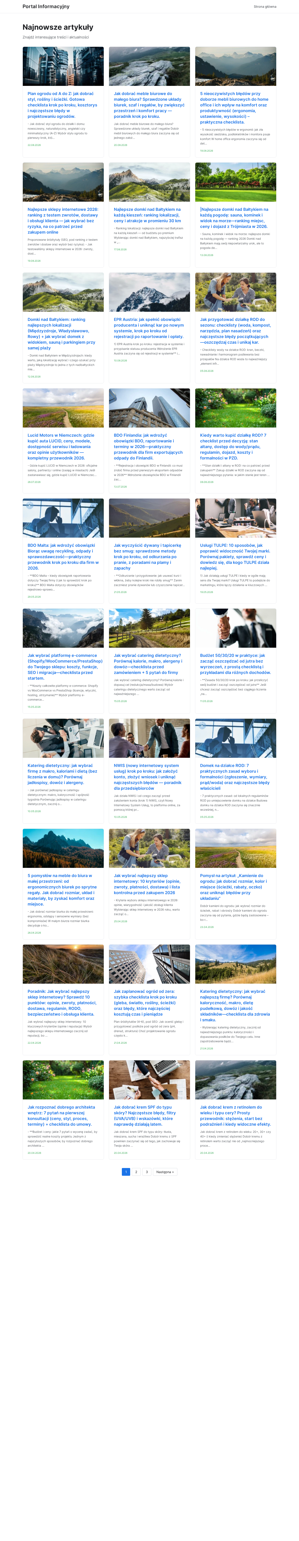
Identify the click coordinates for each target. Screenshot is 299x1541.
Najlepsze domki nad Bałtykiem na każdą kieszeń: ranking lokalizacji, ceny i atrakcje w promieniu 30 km (147, 215)
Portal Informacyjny (46, 6)
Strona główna (265, 6)
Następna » (165, 1172)
